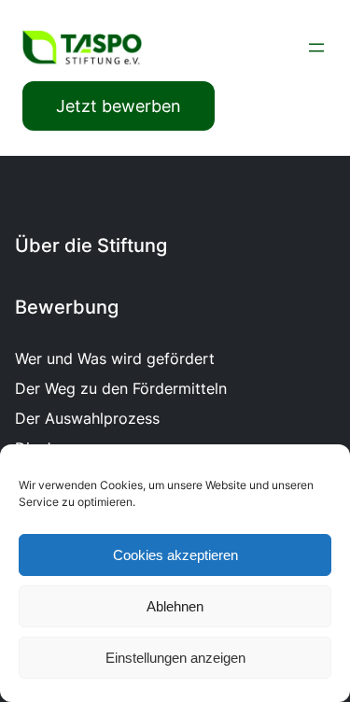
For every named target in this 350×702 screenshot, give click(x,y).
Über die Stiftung (91, 245)
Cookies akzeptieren (175, 555)
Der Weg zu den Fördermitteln (121, 388)
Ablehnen (175, 606)
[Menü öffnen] (316, 47)
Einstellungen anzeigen (175, 658)
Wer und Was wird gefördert (115, 358)
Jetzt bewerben (118, 106)
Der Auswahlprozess (87, 418)
